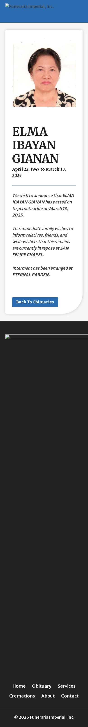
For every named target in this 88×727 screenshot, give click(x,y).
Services (67, 686)
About (48, 696)
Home (19, 686)
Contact (70, 696)
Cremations (22, 696)
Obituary (41, 686)
